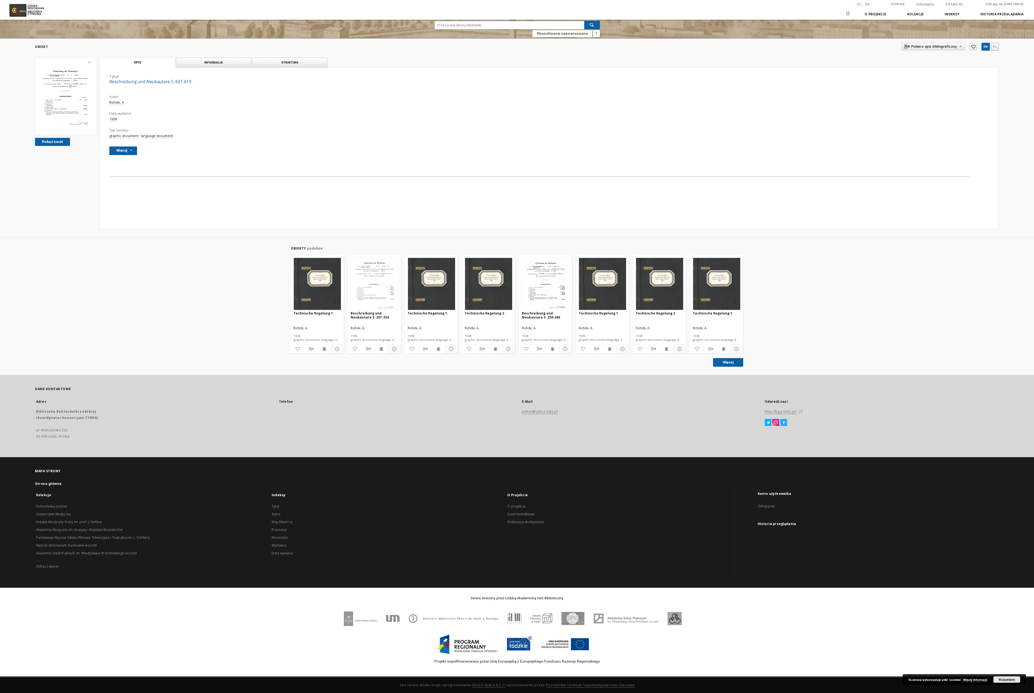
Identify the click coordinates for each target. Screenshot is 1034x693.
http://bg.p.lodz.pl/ (781, 411)
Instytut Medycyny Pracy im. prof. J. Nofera (69, 522)
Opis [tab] (137, 62)
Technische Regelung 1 (313, 313)
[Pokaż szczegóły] (336, 348)
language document (157, 136)
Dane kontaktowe (521, 514)
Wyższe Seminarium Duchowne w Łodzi (66, 545)
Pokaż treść (52, 141)
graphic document (123, 136)
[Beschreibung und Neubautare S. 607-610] (66, 96)
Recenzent (280, 537)
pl (995, 46)
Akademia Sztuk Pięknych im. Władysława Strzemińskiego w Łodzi (86, 553)
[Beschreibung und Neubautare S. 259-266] (545, 284)
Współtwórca (282, 522)
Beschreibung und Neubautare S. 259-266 (541, 315)
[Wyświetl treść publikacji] (323, 348)
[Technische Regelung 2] (488, 284)
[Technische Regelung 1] (317, 284)
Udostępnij (925, 4)
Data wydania (282, 553)
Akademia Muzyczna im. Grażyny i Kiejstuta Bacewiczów (79, 529)
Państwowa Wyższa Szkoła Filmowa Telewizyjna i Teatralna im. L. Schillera (93, 537)
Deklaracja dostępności (525, 522)
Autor (276, 514)
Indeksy (952, 14)
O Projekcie (875, 14)
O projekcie (516, 506)
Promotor (279, 529)
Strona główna (48, 483)
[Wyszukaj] (592, 25)
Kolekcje (915, 14)
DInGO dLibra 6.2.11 (489, 685)
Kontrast (897, 4)
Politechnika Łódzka (51, 506)
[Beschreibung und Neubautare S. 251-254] (374, 284)
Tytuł (275, 506)
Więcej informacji (975, 680)
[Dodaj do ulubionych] (973, 46)
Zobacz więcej (47, 566)
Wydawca (279, 545)
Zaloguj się (954, 4)
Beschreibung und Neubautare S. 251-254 (370, 315)
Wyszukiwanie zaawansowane (562, 33)
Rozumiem (1007, 679)
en (867, 4)
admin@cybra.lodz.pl (540, 411)
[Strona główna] (848, 11)
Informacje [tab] (213, 62)
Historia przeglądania (1001, 14)
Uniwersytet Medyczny (53, 514)
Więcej (728, 362)
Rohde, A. (117, 102)
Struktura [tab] (289, 62)
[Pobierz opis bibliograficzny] (310, 348)
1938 (113, 119)
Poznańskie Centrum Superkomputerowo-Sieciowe (590, 685)
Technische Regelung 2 (484, 313)
